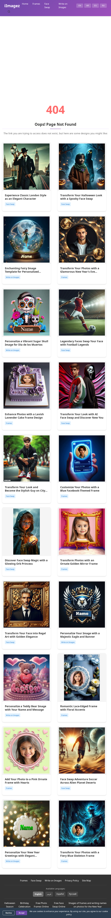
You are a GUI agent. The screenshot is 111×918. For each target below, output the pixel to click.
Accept (21, 913)
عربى (49, 894)
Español (60, 894)
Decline (9, 913)
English (38, 894)
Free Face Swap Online (58, 905)
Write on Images (53, 880)
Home (25, 3)
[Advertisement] (55, 52)
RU (103, 6)
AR (87, 6)
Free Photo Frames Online (41, 905)
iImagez (12, 5)
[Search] (8, 11)
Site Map (86, 880)
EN (80, 6)
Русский (72, 894)
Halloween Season (9, 905)
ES (95, 6)
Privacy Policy (72, 880)
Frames (36, 3)
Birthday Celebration (24, 905)
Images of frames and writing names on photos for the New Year (88, 905)
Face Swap (36, 880)
